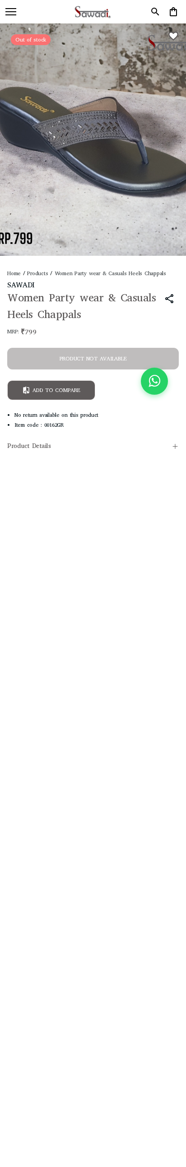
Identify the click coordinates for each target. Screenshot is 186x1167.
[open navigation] (11, 12)
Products (37, 273)
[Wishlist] (173, 36)
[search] (155, 11)
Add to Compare (56, 390)
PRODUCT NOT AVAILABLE (93, 358)
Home (14, 273)
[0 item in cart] (173, 11)
